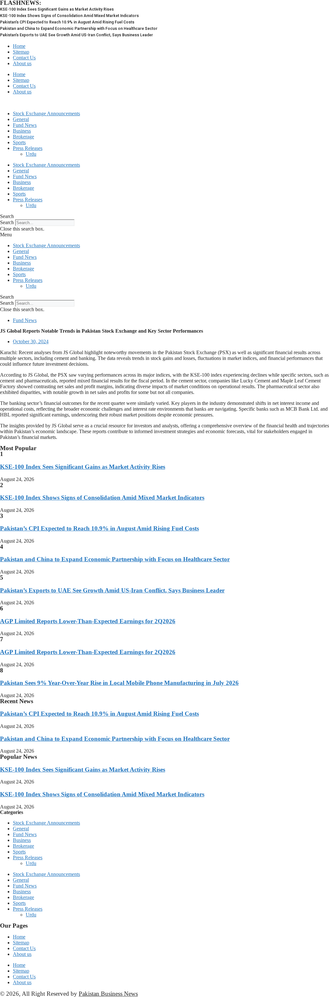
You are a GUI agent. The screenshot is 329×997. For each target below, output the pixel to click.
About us (22, 63)
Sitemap (21, 52)
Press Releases (27, 148)
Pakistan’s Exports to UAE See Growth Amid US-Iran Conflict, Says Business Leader (112, 590)
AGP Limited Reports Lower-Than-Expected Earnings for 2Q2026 (87, 621)
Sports (19, 142)
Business (22, 131)
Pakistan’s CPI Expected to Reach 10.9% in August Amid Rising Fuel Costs (99, 528)
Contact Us (24, 57)
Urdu (31, 154)
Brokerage (23, 136)
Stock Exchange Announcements (46, 113)
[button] (164, 216)
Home (19, 46)
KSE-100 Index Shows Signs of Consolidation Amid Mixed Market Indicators (102, 497)
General (21, 119)
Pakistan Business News (108, 993)
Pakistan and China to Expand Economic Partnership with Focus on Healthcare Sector (115, 559)
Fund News (25, 125)
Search (7, 222)
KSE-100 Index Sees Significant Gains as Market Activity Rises (82, 466)
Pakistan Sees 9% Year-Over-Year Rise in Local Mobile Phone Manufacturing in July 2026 (119, 682)
